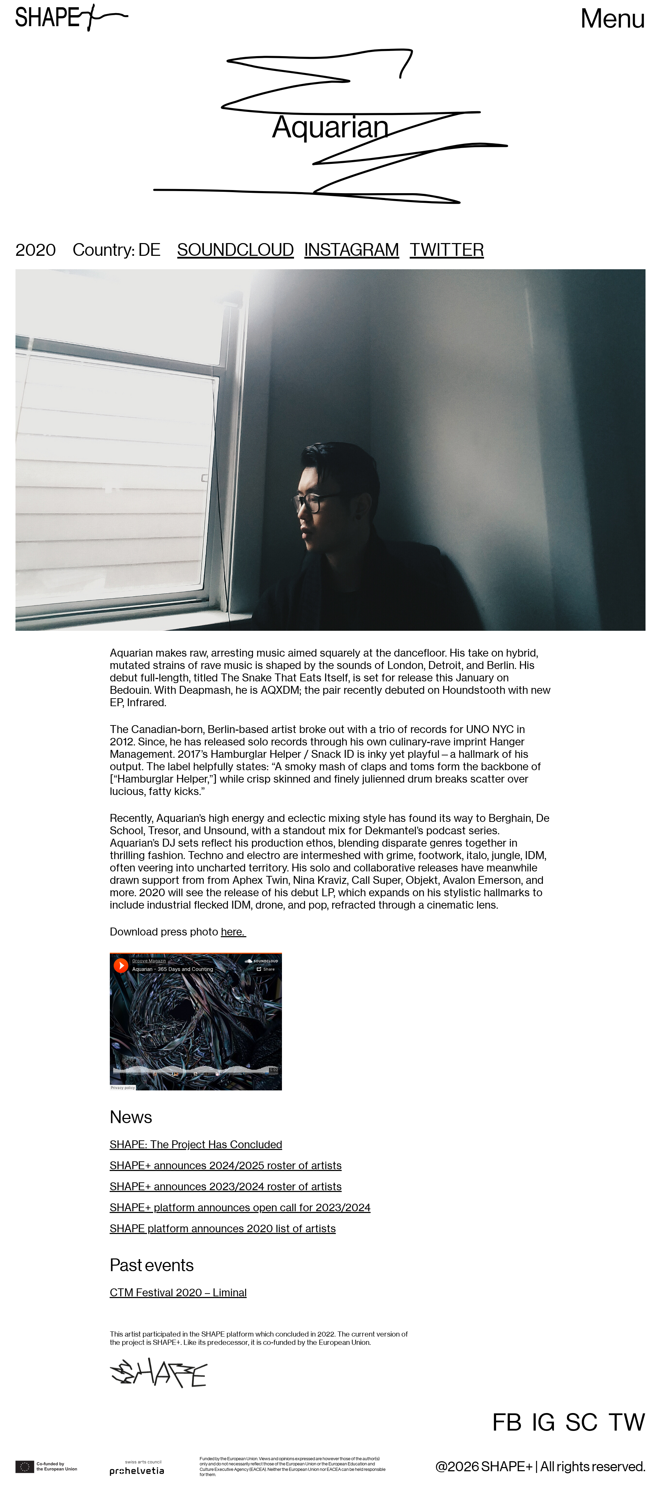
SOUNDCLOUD (235, 250)
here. (233, 931)
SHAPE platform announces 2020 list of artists (223, 1228)
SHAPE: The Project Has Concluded (196, 1144)
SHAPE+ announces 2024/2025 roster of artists (226, 1165)
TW (627, 1423)
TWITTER (447, 250)
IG (543, 1423)
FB (507, 1423)
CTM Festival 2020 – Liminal (178, 1292)
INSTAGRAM (351, 250)
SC (582, 1423)
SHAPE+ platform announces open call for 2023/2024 (240, 1207)
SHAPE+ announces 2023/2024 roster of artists (226, 1186)
